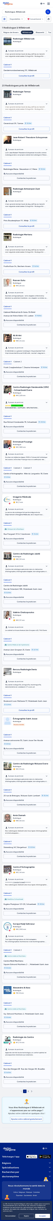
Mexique (29, 1192)
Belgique (22, 1192)
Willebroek (27, 32)
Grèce (15, 1192)
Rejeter (26, 1216)
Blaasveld (40, 32)
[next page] (31, 1091)
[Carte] (48, 19)
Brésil (35, 1195)
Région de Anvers (10, 32)
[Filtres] (4, 19)
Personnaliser (10, 1216)
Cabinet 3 (28, 468)
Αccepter (42, 1216)
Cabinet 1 (8, 65)
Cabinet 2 (18, 361)
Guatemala (28, 1195)
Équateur (19, 1195)
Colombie (36, 1192)
